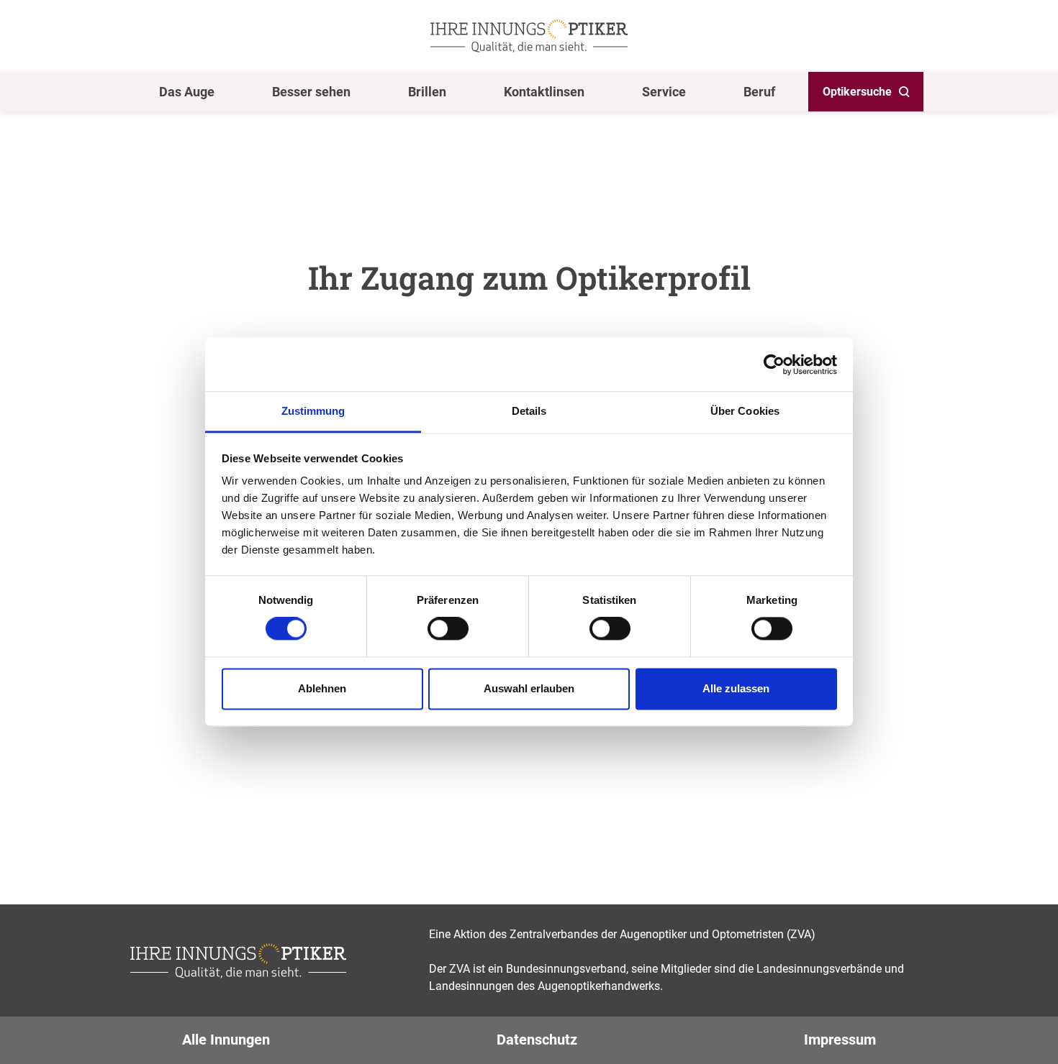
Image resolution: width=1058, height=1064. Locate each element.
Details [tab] (529, 411)
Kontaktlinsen (544, 91)
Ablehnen (322, 688)
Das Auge (186, 91)
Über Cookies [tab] (744, 411)
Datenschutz (537, 1039)
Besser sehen (311, 91)
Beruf (759, 91)
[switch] (448, 629)
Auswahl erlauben (529, 688)
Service (664, 91)
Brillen (427, 91)
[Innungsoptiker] (529, 35)
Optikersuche (857, 91)
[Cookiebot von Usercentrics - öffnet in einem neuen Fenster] (774, 364)
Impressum (840, 1039)
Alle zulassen (735, 688)
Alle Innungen (226, 1039)
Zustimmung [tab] (313, 411)
